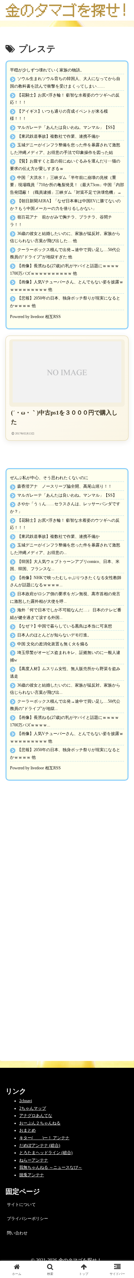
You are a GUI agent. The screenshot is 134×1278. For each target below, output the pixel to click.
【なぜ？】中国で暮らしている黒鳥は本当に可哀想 (64, 626)
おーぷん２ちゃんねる (39, 1123)
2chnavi (25, 1100)
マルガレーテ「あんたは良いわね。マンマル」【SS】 (67, 127)
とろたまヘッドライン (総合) (45, 1152)
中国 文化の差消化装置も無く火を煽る (52, 644)
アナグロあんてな (35, 1115)
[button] (120, 924)
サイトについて (21, 1204)
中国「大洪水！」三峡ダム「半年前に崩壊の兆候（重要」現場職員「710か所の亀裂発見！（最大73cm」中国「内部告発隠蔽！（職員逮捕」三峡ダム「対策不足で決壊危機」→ (67, 185)
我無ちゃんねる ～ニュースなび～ (50, 1167)
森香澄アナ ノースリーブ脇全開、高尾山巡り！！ (64, 486)
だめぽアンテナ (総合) (39, 1145)
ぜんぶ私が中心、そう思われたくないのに (49, 477)
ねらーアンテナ (33, 1160)
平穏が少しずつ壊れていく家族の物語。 (47, 70)
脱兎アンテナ (31, 1175)
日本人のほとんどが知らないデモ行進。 (54, 635)
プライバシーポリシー (27, 1218)
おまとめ (27, 1130)
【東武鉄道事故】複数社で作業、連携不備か (58, 136)
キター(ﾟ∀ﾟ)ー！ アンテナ (44, 1137)
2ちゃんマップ (32, 1108)
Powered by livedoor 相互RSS (35, 316)
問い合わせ (17, 1233)
